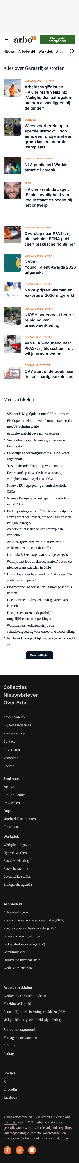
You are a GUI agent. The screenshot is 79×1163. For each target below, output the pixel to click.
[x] (20, 1150)
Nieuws (9, 787)
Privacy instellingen (56, 1138)
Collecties (15, 687)
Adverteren (12, 749)
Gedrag (9, 1054)
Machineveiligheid (17, 1004)
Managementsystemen (20, 1038)
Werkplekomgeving (18, 845)
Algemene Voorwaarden (44, 1133)
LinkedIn (10, 1089)
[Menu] (7, 39)
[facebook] (7, 1150)
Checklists (11, 827)
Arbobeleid (13, 904)
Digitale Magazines (17, 725)
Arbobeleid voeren (17, 912)
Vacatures (11, 758)
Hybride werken (15, 853)
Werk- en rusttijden (18, 968)
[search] (71, 51)
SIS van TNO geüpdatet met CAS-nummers (38, 414)
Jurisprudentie (14, 795)
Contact (9, 741)
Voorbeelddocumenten (20, 819)
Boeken (9, 766)
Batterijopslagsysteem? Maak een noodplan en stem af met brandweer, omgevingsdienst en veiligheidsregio (41, 517)
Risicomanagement (20, 1029)
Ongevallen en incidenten (22, 936)
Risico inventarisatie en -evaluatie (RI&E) (34, 920)
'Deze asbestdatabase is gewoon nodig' (35, 466)
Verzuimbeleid (14, 952)
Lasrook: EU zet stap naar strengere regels (37, 555)
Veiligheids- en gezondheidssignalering (32, 1020)
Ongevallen (12, 803)
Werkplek (11, 836)
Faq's (7, 811)
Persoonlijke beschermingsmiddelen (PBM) (35, 1012)
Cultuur (9, 1046)
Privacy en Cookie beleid (21, 1138)
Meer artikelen (39, 655)
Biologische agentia (18, 885)
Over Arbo (16, 702)
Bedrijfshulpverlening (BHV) (24, 944)
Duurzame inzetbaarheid (22, 960)
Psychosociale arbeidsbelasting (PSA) (31, 928)
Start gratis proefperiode (58, 39)
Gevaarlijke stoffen (17, 877)
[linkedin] (32, 1150)
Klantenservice (14, 733)
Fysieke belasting (16, 861)
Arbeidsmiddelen (18, 987)
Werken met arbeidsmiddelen (25, 996)
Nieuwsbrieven (21, 695)
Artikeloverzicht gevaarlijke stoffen (33, 433)
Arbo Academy (14, 717)
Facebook (10, 1097)
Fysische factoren (16, 869)
